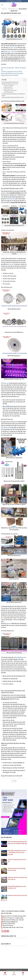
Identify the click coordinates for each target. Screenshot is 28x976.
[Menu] (2, 5)
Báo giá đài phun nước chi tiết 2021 (9, 75)
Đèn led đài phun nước (8, 87)
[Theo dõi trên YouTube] (8, 931)
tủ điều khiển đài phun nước (19, 657)
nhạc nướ (14, 51)
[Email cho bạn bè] (15, 781)
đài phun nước (7, 51)
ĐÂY (21, 776)
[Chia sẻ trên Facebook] (12, 781)
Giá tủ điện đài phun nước (9, 92)
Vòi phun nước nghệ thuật (9, 85)
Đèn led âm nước (5, 383)
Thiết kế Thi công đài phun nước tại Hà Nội (11, 71)
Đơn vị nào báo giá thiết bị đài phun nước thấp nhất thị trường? (13, 94)
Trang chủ (4, 9)
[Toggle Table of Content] (23, 80)
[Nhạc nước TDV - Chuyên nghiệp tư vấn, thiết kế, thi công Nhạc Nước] (14, 4)
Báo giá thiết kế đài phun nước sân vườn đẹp (12, 73)
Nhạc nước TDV (12, 47)
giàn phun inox (8, 623)
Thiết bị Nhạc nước (12, 9)
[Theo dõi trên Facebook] (2, 931)
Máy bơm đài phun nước (8, 88)
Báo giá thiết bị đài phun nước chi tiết (10, 84)
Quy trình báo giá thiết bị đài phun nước (10, 82)
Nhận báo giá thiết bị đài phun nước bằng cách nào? (13, 97)
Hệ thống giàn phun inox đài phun (10, 90)
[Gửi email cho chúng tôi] (5, 931)
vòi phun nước (11, 264)
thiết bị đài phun (11, 198)
